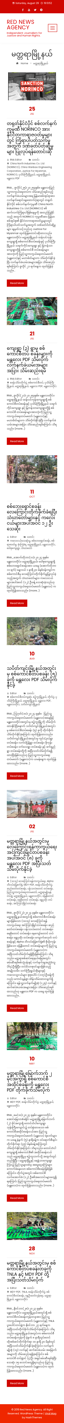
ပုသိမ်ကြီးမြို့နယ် (27, 174)
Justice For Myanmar (34, 171)
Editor (13, 537)
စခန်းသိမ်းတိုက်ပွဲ (18, 382)
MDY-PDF (29, 884)
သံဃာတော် (26, 548)
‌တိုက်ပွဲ (51, 697)
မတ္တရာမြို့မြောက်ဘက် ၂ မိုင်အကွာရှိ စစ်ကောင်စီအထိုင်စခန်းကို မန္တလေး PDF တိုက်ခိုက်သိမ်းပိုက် (29, 1081)
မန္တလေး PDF (13, 178)
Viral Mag (50, 1413)
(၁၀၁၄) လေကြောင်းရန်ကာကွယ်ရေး (28, 881)
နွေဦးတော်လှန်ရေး (34, 1295)
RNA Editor (16, 159)
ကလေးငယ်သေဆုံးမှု (20, 540)
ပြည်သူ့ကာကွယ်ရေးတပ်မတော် (22, 892)
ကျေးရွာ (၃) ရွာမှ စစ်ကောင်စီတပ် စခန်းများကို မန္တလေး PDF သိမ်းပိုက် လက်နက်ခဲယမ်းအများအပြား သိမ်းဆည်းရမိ (29, 359)
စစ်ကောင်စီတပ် (35, 382)
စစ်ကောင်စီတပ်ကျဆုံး (21, 697)
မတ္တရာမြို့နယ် (43, 174)
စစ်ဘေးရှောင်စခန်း (41, 540)
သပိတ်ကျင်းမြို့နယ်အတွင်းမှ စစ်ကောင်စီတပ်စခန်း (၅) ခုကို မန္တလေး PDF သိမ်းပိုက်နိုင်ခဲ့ (32, 676)
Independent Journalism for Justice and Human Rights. (24, 34)
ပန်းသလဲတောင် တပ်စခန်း (40, 888)
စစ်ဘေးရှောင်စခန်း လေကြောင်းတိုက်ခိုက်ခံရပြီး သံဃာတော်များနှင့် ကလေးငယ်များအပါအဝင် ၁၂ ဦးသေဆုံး (32, 517)
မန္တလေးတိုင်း (50, 386)
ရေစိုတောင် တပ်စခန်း (27, 899)
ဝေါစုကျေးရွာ (13, 548)
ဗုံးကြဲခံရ (22, 544)
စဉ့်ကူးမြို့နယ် (39, 697)
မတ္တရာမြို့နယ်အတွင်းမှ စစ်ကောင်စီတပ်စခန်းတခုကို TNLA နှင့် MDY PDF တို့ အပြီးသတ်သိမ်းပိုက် (31, 1271)
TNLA (24, 1292)
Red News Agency (20, 24)
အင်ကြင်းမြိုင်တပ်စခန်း (24, 903)
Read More (17, 283)
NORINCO (12, 174)
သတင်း (35, 159)
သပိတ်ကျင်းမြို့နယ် (30, 704)
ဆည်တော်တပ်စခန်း (16, 888)
